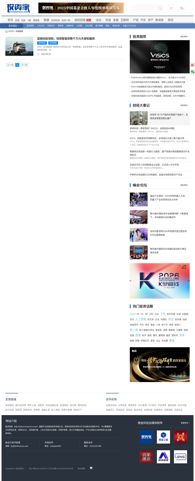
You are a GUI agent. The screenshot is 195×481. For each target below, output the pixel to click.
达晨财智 (168, 410)
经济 (144, 335)
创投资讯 (134, 324)
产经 (135, 20)
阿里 (137, 340)
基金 (153, 324)
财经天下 (78, 410)
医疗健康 (99, 26)
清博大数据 (66, 410)
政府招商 (79, 20)
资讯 (10, 20)
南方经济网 (20, 405)
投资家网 (30, 26)
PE (138, 314)
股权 (149, 335)
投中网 (73, 405)
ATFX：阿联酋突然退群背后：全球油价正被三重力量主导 (157, 138)
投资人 (178, 324)
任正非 (150, 319)
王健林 (179, 330)
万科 (151, 314)
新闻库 (159, 20)
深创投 (129, 410)
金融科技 (70, 26)
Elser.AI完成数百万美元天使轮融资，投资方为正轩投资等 (156, 87)
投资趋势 (139, 37)
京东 (132, 319)
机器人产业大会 (129, 26)
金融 (116, 20)
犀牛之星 (32, 405)
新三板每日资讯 (146, 330)
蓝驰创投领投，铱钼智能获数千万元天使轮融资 (66, 38)
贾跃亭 (175, 335)
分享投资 (122, 405)
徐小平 (164, 324)
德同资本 (132, 405)
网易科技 (27, 410)
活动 (98, 20)
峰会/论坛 (140, 185)
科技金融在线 (52, 405)
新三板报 (55, 410)
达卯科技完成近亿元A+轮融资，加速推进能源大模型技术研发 (158, 91)
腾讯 (155, 335)
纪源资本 (158, 410)
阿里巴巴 (145, 340)
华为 (142, 324)
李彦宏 (158, 330)
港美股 (36, 20)
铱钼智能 (53, 43)
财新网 (18, 410)
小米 (158, 324)
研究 (170, 20)
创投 (23, 20)
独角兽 (171, 330)
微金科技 (116, 26)
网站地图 (81, 469)
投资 (171, 324)
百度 (132, 335)
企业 (157, 319)
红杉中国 (182, 405)
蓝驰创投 (42, 43)
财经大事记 (141, 105)
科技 (108, 20)
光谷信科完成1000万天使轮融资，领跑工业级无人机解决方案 (158, 82)
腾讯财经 (82, 405)
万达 (156, 314)
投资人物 (66, 20)
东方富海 (142, 405)
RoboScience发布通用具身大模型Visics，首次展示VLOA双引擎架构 (161, 77)
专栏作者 (171, 314)
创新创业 (51, 26)
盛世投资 (172, 405)
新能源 (60, 26)
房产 (150, 20)
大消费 (79, 26)
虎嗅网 (36, 410)
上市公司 (40, 26)
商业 (147, 324)
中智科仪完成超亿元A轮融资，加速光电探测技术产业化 (156, 174)
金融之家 (45, 410)
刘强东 (164, 319)
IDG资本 (152, 405)
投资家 (11, 31)
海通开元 (110, 410)
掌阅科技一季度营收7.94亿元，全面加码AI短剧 (152, 128)
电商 (186, 330)
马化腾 (164, 340)
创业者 (178, 319)
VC (142, 314)
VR (146, 314)
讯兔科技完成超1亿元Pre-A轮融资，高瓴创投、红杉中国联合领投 (160, 96)
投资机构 (55, 20)
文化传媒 (88, 26)
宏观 (17, 20)
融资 (168, 335)
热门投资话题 (143, 306)
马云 (158, 340)
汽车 (143, 20)
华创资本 (162, 405)
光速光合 (178, 410)
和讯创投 (9, 410)
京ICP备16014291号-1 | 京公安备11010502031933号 (51, 469)
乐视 (178, 314)
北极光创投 (111, 405)
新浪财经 (64, 405)
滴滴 (165, 330)
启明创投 (148, 410)
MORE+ (184, 36)
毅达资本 (138, 410)
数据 (46, 20)
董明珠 (161, 335)
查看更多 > (185, 423)
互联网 (125, 20)
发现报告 (9, 405)
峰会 (108, 26)
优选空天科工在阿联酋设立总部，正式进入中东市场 (154, 164)
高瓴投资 (120, 410)
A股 (29, 20)
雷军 (153, 340)
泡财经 (41, 405)
